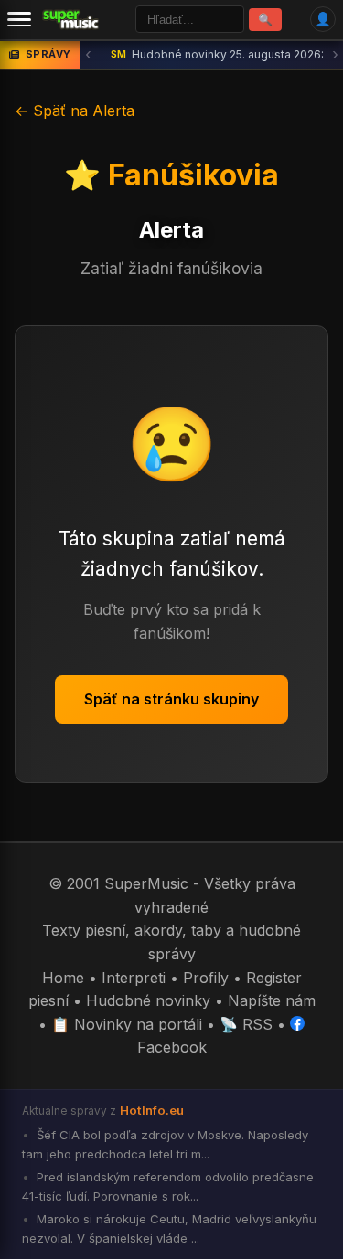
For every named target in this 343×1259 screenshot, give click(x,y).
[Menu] (19, 19)
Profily (206, 977)
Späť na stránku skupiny (171, 699)
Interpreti (134, 977)
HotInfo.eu (152, 1110)
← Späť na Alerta (74, 110)
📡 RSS (246, 1024)
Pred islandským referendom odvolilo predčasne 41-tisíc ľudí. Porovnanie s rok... (168, 1186)
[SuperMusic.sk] (71, 19)
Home (63, 977)
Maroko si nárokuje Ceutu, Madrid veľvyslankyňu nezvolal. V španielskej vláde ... (169, 1228)
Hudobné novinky (148, 1000)
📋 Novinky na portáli (126, 1024)
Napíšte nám (272, 1000)
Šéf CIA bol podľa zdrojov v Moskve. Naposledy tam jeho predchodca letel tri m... (165, 1144)
